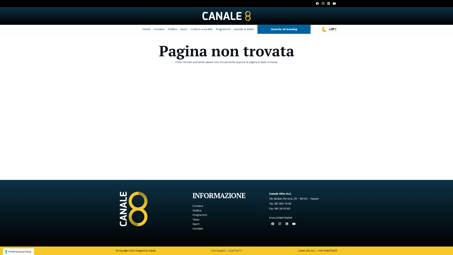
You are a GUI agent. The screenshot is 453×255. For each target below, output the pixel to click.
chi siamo (218, 250)
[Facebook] (317, 3)
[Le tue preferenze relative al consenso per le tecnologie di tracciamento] (18, 251)
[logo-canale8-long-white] (226, 16)
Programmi (200, 215)
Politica (197, 210)
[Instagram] (323, 3)
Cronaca (198, 206)
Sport (196, 224)
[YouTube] (334, 3)
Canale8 (198, 228)
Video (196, 219)
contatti (235, 250)
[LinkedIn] (328, 3)
